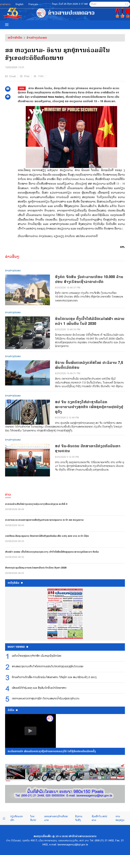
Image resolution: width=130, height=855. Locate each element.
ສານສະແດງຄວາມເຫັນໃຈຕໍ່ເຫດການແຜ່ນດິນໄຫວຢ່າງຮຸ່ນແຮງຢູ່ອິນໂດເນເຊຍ (47, 666)
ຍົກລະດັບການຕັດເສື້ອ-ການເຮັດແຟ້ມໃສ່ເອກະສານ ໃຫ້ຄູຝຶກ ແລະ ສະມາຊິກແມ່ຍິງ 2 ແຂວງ (54, 677)
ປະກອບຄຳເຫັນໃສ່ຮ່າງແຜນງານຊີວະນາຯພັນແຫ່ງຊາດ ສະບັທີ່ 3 (36, 504)
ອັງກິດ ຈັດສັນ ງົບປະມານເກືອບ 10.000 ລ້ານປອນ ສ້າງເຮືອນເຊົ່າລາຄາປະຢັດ (89, 279)
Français (33, 4)
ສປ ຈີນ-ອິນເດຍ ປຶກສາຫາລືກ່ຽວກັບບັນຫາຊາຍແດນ (87, 449)
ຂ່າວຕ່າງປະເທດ (37, 38)
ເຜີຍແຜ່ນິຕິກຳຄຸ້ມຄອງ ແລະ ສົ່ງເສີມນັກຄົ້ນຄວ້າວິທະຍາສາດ (39, 688)
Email (12, 76)
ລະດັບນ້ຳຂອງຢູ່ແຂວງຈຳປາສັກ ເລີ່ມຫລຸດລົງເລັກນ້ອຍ (36, 656)
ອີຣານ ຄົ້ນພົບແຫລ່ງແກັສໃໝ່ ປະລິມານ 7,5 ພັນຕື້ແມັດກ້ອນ (89, 365)
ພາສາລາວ (5, 4)
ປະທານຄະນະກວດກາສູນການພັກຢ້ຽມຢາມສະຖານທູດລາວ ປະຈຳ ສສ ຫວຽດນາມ (44, 520)
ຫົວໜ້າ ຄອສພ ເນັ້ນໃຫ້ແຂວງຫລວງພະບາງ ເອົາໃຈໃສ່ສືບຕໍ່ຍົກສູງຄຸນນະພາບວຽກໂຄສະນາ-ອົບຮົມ (52, 551)
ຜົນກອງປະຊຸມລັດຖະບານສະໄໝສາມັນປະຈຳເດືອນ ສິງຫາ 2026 (36, 567)
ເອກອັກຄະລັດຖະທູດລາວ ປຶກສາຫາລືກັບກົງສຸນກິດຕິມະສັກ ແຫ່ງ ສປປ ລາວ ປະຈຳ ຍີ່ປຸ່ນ (47, 536)
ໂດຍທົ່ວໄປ (33, 818)
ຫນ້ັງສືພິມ (13, 583)
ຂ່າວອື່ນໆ (12, 256)
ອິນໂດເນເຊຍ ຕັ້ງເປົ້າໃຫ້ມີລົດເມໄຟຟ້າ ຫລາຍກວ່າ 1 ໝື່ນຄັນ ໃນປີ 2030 (89, 321)
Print (26, 76)
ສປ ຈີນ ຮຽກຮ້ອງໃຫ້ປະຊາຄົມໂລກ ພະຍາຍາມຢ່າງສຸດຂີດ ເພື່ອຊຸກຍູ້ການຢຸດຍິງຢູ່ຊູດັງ (89, 407)
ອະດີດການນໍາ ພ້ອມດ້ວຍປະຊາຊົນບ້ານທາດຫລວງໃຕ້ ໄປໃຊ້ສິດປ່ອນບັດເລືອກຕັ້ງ (52, 751)
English (19, 4)
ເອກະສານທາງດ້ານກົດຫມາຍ (56, 818)
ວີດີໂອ (11, 710)
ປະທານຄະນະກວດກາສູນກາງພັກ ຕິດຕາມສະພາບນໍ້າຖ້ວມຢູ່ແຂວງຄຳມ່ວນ (45, 699)
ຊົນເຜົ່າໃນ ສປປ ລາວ (99, 818)
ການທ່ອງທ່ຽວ (120, 818)
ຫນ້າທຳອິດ (15, 38)
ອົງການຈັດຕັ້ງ (78, 818)
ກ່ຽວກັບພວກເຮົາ (16, 818)
